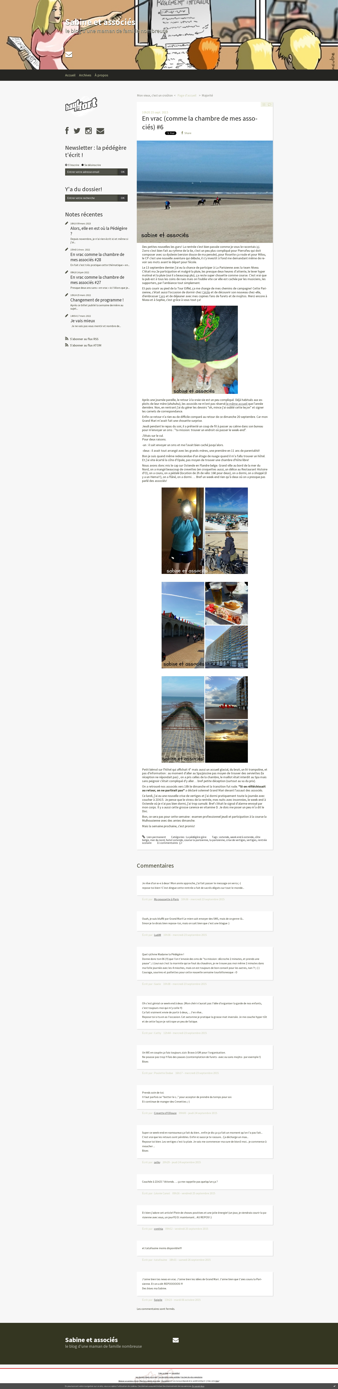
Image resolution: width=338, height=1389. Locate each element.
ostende (224, 837)
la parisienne (217, 840)
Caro (162, 296)
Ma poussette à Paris (166, 899)
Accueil (70, 75)
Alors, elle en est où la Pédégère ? (98, 230)
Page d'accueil (186, 95)
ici (257, 247)
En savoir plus (198, 1386)
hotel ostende (174, 840)
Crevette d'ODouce (165, 1113)
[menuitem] (72, 75)
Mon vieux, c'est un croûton (155, 95)
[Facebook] (67, 131)
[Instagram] (88, 131)
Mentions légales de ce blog (150, 1381)
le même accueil (237, 404)
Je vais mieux (82, 320)
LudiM (157, 935)
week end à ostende (242, 837)
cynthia (158, 1228)
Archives (85, 75)
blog (217, 1381)
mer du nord (157, 840)
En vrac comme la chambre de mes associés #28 (97, 257)
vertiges (251, 840)
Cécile (206, 292)
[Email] (68, 54)
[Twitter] (77, 131)
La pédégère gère (196, 837)
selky (157, 1162)
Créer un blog (163, 1373)
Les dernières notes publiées (169, 1377)
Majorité (207, 95)
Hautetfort (176, 1373)
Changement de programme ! (97, 300)
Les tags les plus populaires (191, 1377)
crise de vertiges (235, 840)
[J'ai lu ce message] (334, 1386)
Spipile (158, 1300)
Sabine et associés (100, 22)
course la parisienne (196, 840)
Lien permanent (156, 837)
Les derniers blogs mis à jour (147, 1377)
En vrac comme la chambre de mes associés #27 (97, 279)
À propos (101, 75)
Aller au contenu (11, 3)
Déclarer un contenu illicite (128, 1381)
